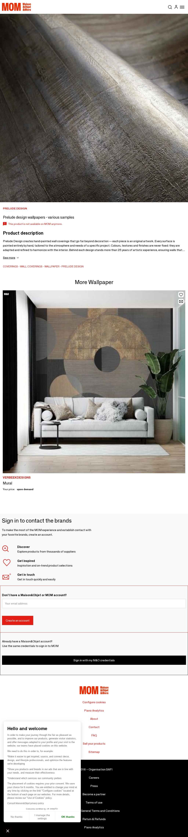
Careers (94, 777)
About (94, 719)
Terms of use (94, 802)
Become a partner (94, 794)
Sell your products (94, 743)
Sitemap (94, 752)
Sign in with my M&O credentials (94, 660)
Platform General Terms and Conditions (94, 811)
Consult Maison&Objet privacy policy (25, 803)
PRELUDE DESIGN (73, 266)
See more (9, 257)
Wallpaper (51, 266)
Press (94, 786)
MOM (16, 7)
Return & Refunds (94, 819)
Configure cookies (94, 702)
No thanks (16, 816)
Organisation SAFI (100, 769)
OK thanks (68, 816)
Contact (94, 727)
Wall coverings (31, 266)
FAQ (94, 735)
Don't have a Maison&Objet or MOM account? (34, 595)
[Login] (176, 7)
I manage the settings (42, 817)
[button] (7, 830)
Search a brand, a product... (170, 6)
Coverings (10, 266)
